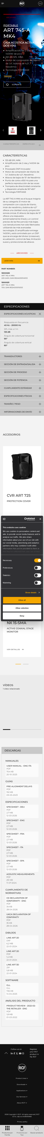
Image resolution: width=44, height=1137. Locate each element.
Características (11, 144)
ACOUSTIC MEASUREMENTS (20, 874)
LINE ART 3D (12, 965)
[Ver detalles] (22, 466)
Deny (22, 616)
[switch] (37, 568)
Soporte (17, 84)
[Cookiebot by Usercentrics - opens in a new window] (26, 519)
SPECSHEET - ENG (15, 820)
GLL (8, 985)
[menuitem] (22, 1121)
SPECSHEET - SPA (15, 861)
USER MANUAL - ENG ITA (18, 766)
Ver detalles (13, 649)
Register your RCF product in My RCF (34, 1053)
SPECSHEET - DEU (15, 807)
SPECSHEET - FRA (15, 834)
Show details (30, 593)
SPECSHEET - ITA (14, 847)
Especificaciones (31, 144)
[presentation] (3, 130)
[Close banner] (40, 519)
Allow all (22, 600)
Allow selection (22, 608)
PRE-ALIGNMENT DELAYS (19, 786)
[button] (18, 664)
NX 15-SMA (16, 623)
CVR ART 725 (19, 495)
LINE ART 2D (12, 938)
